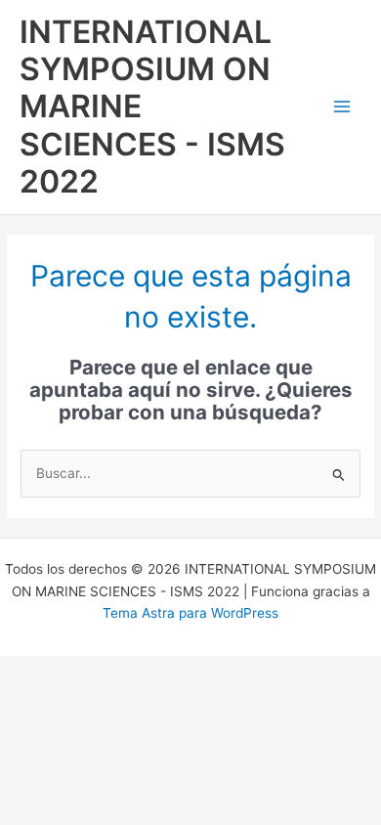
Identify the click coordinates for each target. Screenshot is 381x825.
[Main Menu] (342, 107)
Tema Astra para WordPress (190, 613)
